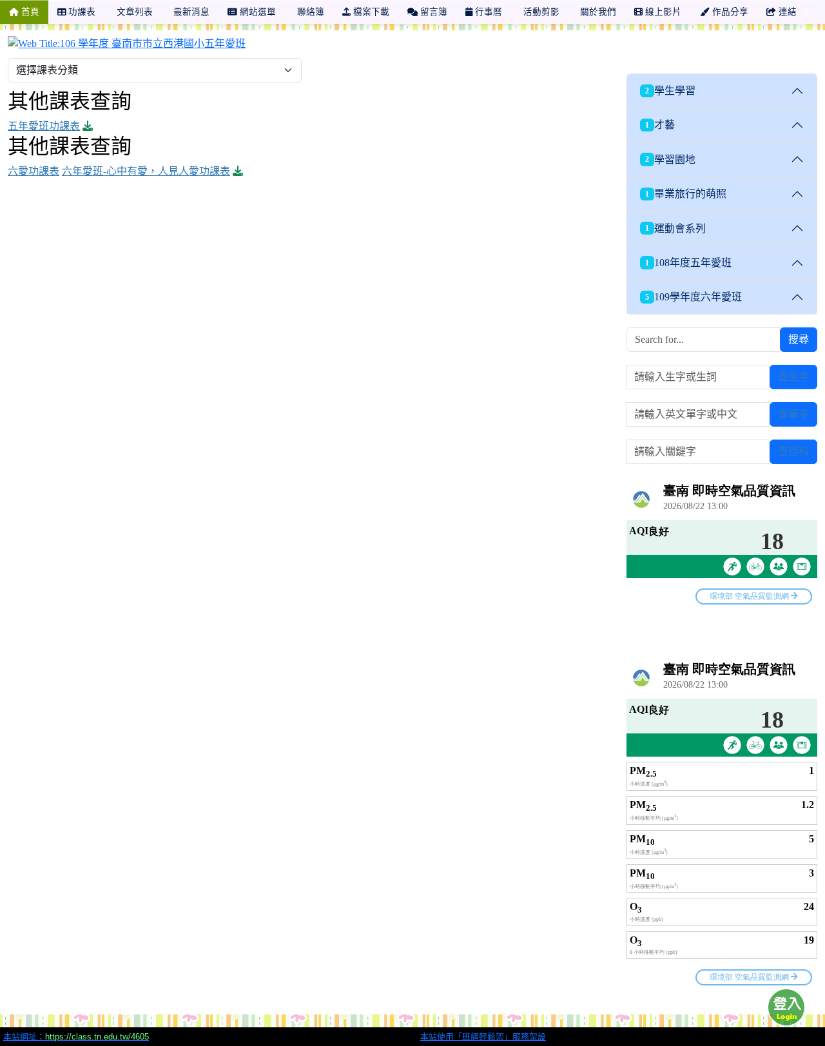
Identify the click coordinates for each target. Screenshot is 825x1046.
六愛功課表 (33, 171)
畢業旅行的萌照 (685, 193)
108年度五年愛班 (688, 262)
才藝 (660, 124)
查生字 (793, 376)
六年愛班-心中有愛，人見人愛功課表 (146, 171)
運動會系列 (675, 228)
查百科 (793, 451)
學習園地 (670, 159)
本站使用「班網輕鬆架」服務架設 (483, 1036)
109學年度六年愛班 (693, 296)
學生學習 (670, 90)
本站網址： (76, 1036)
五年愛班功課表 (44, 126)
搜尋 (798, 339)
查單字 (793, 414)
